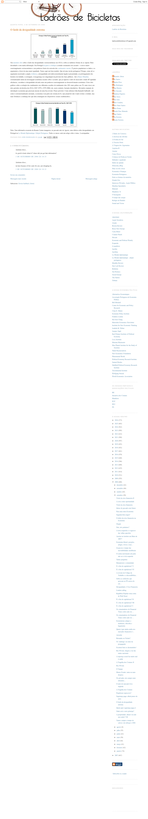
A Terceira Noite (117, 142)
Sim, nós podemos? (122, 527)
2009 (116, 478)
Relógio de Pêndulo (118, 200)
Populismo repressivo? (123, 693)
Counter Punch (117, 234)
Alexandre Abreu (118, 76)
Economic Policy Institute (120, 314)
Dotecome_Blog (117, 165)
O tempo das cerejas (118, 197)
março (119, 744)
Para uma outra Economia (124, 511)
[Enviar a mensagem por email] (48, 137)
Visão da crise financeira (124, 505)
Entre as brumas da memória (121, 177)
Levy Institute (116, 339)
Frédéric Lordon (117, 316)
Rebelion (115, 269)
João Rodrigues (118, 85)
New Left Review (118, 266)
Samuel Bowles (117, 362)
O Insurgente (116, 194)
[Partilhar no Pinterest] (56, 137)
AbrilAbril (115, 217)
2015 (116, 458)
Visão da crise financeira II (125, 498)
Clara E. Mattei (117, 311)
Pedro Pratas (117, 108)
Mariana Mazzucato (118, 342)
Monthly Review (117, 263)
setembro (120, 495)
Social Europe (116, 275)
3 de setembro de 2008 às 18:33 (31, 156)
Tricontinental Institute (119, 370)
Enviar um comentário (17, 175)
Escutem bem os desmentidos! (126, 647)
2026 (116, 420)
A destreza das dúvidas (119, 136)
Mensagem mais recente (18, 179)
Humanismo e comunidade (125, 563)
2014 (116, 461)
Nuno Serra (116, 97)
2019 (116, 444)
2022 (116, 434)
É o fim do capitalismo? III (125, 603)
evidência (34, 74)
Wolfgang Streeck (118, 373)
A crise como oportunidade (125, 501)
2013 (116, 465)
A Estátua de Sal (117, 139)
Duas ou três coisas (118, 168)
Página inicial (55, 179)
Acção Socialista (117, 220)
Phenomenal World (118, 356)
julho (118, 730)
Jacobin (114, 249)
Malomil (115, 189)
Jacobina (115, 252)
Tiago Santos (117, 114)
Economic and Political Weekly (122, 240)
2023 (116, 430)
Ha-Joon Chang (117, 319)
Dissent (114, 237)
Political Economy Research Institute (124, 359)
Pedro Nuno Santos (119, 105)
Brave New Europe (118, 229)
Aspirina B (115, 148)
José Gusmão (117, 91)
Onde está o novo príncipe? (125, 711)
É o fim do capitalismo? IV (125, 569)
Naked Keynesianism (119, 350)
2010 (116, 475)
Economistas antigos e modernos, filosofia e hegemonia (124, 623)
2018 (116, 447)
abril (118, 741)
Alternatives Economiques (120, 294)
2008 (116, 482)
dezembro (120, 485)
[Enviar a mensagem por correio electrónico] (45, 137)
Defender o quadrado (119, 160)
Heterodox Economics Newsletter (123, 322)
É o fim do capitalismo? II (125, 599)
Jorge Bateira (117, 88)
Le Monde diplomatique (120, 255)
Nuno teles (116, 99)
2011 (116, 471)
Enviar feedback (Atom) (26, 183)
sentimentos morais (64, 68)
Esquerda (115, 243)
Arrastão (119, 635)
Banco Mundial (83, 77)
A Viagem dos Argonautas (121, 145)
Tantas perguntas (121, 559)
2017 (116, 451)
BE (113, 392)
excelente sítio (17, 62)
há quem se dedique (49, 65)
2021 (116, 437)
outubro (119, 492)
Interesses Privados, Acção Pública (123, 183)
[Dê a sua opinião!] (50, 137)
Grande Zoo (116, 180)
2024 (116, 427)
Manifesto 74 (116, 192)
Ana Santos (116, 79)
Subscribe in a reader (120, 773)
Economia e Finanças (119, 171)
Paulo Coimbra (118, 102)
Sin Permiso (116, 272)
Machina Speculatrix (119, 186)
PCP (113, 401)
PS (113, 407)
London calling (121, 590)
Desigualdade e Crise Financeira (127, 587)
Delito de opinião (117, 163)
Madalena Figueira (119, 94)
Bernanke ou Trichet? (123, 638)
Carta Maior (116, 231)
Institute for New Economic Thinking (124, 325)
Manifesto (115, 398)
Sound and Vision (118, 203)
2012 (116, 468)
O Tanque (119, 669)
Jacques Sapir (116, 331)
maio (118, 737)
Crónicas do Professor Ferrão (122, 157)
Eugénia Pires (117, 82)
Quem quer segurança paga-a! (126, 708)
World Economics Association (122, 376)
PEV (113, 404)
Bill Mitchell (116, 302)
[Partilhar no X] (52, 137)
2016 (116, 454)
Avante (114, 223)
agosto (119, 727)
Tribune (114, 280)
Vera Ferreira (117, 117)
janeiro (119, 751)
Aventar (114, 151)
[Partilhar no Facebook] (54, 137)
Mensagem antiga (91, 179)
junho (119, 734)
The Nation (116, 277)
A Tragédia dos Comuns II (125, 662)
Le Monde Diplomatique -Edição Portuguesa (33, 133)
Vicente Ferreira (118, 120)
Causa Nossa (116, 154)
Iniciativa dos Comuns (119, 395)
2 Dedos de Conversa (119, 133)
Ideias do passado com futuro (126, 508)
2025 (116, 423)
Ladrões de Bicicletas (119, 29)
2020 (116, 441)
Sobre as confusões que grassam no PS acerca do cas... (125, 581)
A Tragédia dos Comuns (124, 690)
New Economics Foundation (121, 353)
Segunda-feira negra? (123, 515)
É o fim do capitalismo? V (125, 566)
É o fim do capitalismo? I (124, 606)
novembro (120, 488)
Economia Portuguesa (119, 174)
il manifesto (116, 246)
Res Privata (120, 666)
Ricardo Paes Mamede (120, 111)
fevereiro (120, 747)
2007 (116, 755)
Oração (118, 524)
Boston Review (117, 226)
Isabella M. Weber (118, 328)
